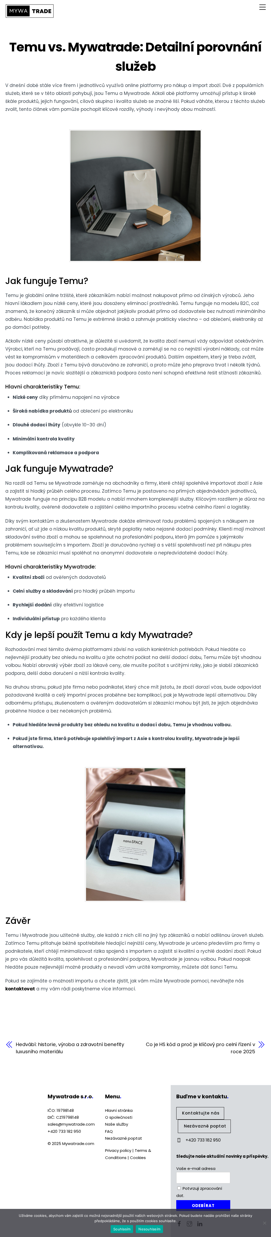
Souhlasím (121, 1229)
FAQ (109, 1131)
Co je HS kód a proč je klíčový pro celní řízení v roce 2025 (200, 1048)
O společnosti (118, 1117)
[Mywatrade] (29, 15)
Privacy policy (118, 1150)
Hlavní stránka (119, 1110)
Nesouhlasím (149, 1229)
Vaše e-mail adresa (195, 1168)
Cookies (138, 1157)
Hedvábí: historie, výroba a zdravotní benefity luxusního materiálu (70, 1048)
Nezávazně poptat (123, 1138)
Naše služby (116, 1124)
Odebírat (203, 1205)
